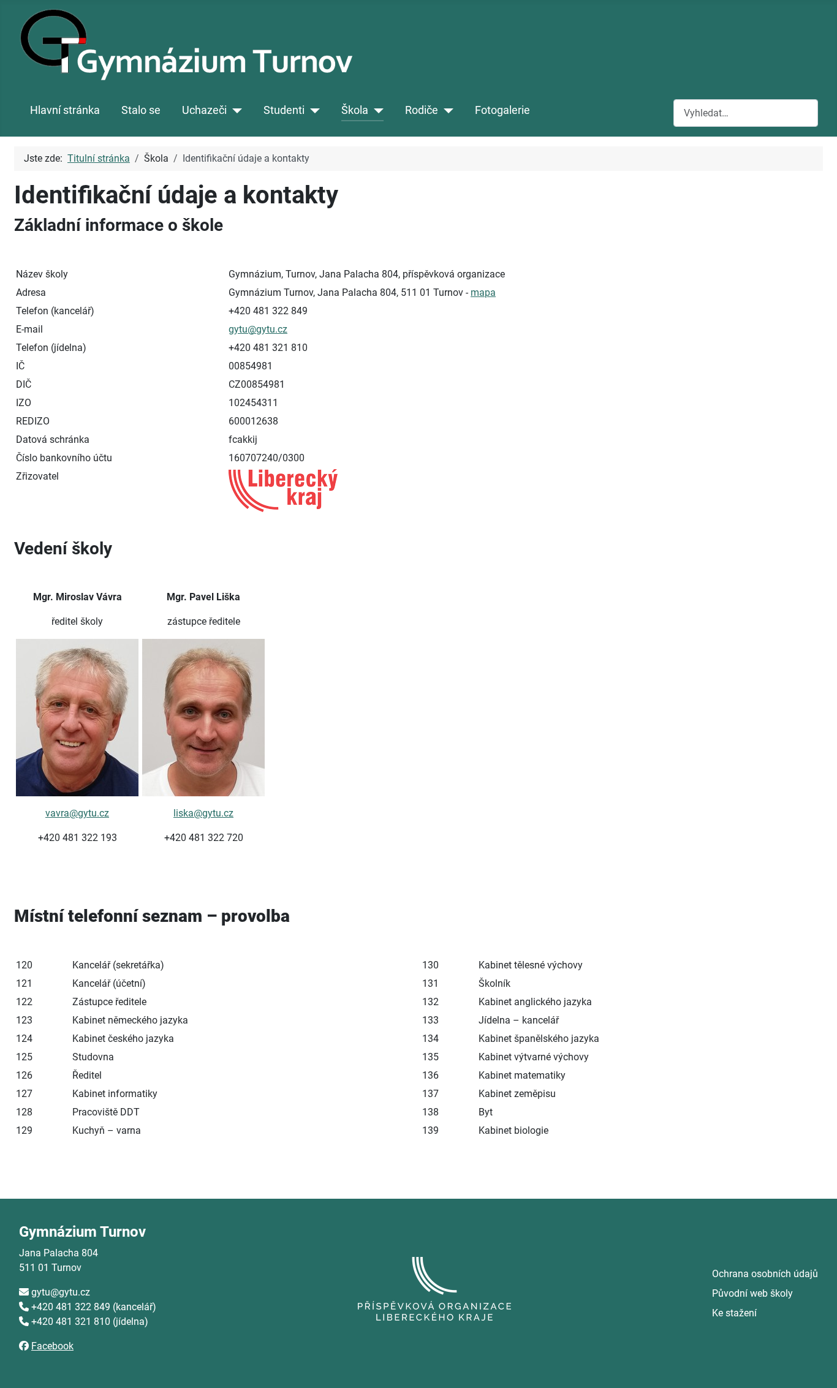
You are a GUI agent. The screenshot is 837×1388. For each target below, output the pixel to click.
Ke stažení (734, 1313)
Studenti (284, 110)
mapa (483, 292)
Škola (354, 110)
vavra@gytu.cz (77, 813)
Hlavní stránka (65, 110)
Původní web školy (752, 1293)
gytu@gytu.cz (258, 329)
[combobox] (745, 113)
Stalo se (141, 110)
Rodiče (421, 110)
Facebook (52, 1346)
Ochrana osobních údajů (765, 1274)
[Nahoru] (815, 1365)
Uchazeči (204, 110)
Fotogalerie (502, 110)
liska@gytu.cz (203, 813)
